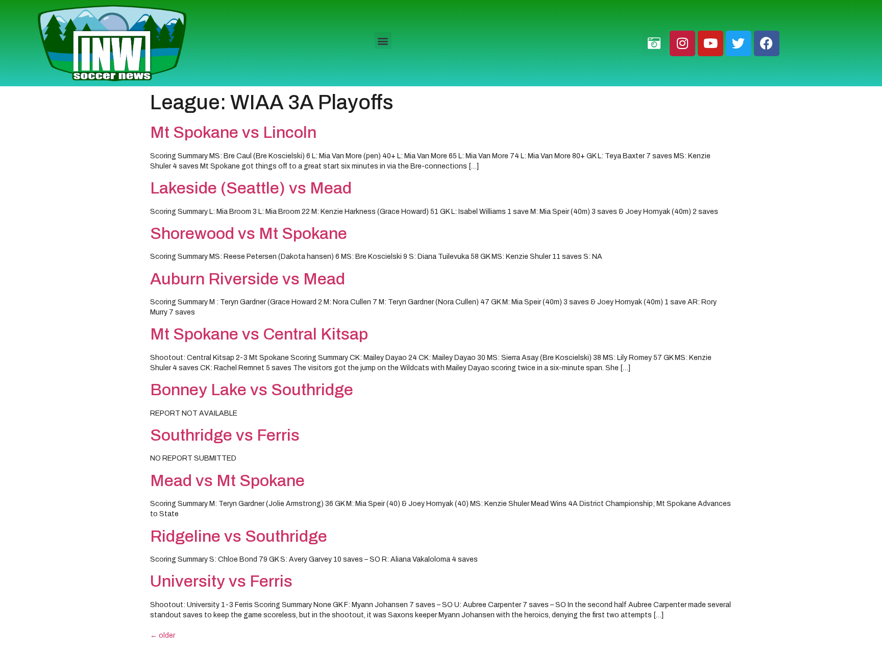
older (162, 635)
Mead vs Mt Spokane (227, 481)
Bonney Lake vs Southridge (251, 390)
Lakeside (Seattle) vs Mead (251, 188)
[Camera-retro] (654, 43)
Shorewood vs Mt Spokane (248, 234)
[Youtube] (710, 43)
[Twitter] (738, 43)
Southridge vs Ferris (225, 435)
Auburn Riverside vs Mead (247, 279)
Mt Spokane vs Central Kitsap (259, 334)
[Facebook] (766, 43)
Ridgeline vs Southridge (238, 536)
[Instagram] (682, 43)
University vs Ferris (221, 581)
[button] (383, 40)
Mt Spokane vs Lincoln (233, 132)
